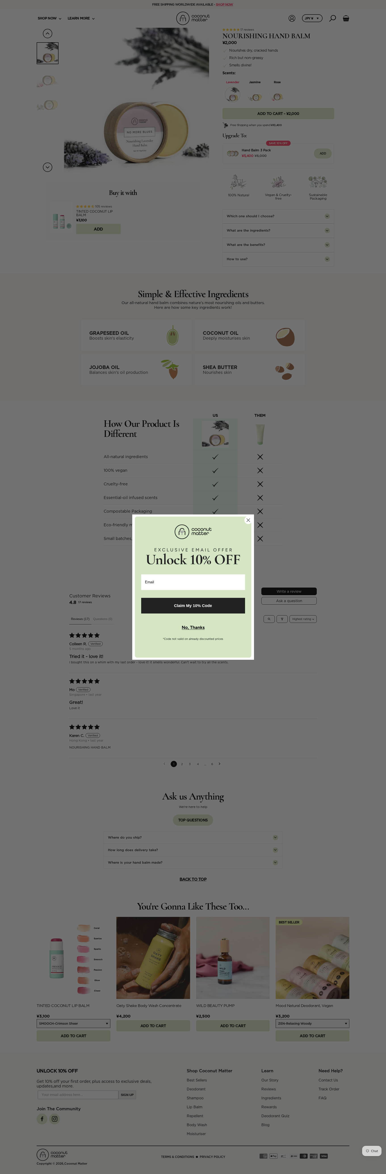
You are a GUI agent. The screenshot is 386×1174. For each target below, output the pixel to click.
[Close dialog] (248, 520)
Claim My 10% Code (193, 605)
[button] (193, 628)
